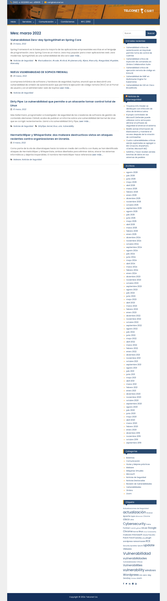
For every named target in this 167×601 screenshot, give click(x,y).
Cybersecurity (134, 523)
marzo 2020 (131, 423)
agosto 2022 (132, 328)
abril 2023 (130, 302)
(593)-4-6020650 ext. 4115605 (26, 2)
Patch (126, 537)
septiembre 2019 (133, 442)
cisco (126, 519)
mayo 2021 (131, 377)
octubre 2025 (132, 205)
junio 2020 (131, 413)
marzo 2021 (131, 384)
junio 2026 (131, 179)
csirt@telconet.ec (55, 2)
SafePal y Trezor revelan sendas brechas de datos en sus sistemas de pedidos (140, 155)
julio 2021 (130, 371)
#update (114, 60)
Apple (133, 516)
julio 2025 (130, 214)
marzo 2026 (131, 188)
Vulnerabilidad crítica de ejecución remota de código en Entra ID (140, 70)
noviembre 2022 (133, 319)
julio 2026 (130, 175)
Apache (126, 516)
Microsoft (130, 474)
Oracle (145, 535)
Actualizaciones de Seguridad (136, 508)
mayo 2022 (131, 338)
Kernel (49, 126)
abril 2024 (130, 263)
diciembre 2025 (133, 198)
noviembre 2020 (133, 397)
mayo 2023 (131, 299)
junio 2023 (130, 296)
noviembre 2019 (133, 436)
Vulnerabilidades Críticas (132, 562)
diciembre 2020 (133, 394)
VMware (127, 548)
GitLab (144, 528)
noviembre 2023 (133, 280)
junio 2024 (131, 257)
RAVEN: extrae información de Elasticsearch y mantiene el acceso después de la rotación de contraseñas (140, 133)
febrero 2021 (131, 387)
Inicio (13, 21)
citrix (132, 519)
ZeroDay (127, 578)
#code (56, 60)
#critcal (63, 60)
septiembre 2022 (134, 325)
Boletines (130, 457)
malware (127, 534)
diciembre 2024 (133, 237)
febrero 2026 (132, 192)
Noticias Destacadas (135, 480)
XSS (140, 575)
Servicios (26, 21)
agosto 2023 (132, 289)
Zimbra (129, 490)
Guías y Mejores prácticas (138, 464)
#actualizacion (45, 60)
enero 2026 (131, 195)
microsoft (137, 534)
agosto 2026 (132, 172)
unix (60, 126)
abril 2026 (130, 185)
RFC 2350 (86, 21)
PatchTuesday (135, 538)
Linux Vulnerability (150, 532)
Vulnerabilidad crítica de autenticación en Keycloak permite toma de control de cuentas (139, 51)
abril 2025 (130, 224)
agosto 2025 (132, 211)
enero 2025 (131, 234)
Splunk (140, 546)
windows (150, 570)
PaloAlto (151, 535)
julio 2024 (130, 253)
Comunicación (46, 21)
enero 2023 (131, 312)
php (143, 538)
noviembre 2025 (133, 201)
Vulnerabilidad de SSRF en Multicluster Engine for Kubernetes (137, 79)
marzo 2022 (131, 345)
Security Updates (130, 546)
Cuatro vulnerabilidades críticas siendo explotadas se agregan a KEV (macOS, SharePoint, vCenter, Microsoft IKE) (140, 144)
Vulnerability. (68, 126)
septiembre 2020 (134, 403)
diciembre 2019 (133, 433)
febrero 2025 (132, 231)
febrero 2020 (132, 426)
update (148, 545)
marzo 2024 (131, 267)
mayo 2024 (131, 260)
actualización (134, 512)
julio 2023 (130, 293)
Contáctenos (67, 21)
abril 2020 (130, 420)
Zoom (129, 493)
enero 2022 (131, 351)
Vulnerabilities (132, 565)
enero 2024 (131, 273)
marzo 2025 (131, 227)
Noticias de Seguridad (23, 60)
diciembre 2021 (133, 354)
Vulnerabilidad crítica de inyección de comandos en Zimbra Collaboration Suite (138, 62)
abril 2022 (130, 341)
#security (93, 60)
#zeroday (14, 63)
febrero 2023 (132, 309)
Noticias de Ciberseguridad (133, 98)
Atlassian (139, 516)
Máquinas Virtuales (134, 470)
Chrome (146, 516)
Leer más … (75, 55)
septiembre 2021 (133, 364)
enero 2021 (131, 390)
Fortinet (126, 528)
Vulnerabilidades (133, 487)
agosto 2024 (132, 250)
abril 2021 (130, 381)
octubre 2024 (132, 244)
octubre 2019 (132, 439)
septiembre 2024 (134, 247)
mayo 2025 (131, 221)
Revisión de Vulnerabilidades (139, 484)
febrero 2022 (132, 348)
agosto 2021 (131, 368)
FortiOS (133, 528)
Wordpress (131, 575)
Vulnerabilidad (137, 553)
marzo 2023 (131, 306)
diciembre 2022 (133, 315)
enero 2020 (131, 429)
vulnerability (133, 570)
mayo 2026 (131, 182)
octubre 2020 (132, 400)
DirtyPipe (42, 126)
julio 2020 (130, 410)
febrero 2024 (132, 270)
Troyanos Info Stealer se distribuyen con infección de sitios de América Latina (139, 109)
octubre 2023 (132, 283)
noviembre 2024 (133, 240)
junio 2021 (130, 374)
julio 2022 (130, 332)
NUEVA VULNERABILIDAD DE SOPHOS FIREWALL (39, 72)
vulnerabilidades (135, 558)
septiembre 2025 (134, 208)
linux (55, 126)
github (138, 528)
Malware (17, 159)
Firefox (148, 524)
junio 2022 (130, 335)
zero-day (147, 575)
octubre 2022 (132, 322)
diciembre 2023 (133, 276)
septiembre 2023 (134, 286)
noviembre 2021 (133, 358)
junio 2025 (130, 218)
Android (150, 513)
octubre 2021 (132, 361)
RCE (148, 541)
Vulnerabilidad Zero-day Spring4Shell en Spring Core (45, 40)
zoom (139, 578)
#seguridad (104, 60)
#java (85, 60)
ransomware (139, 541)
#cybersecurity (75, 60)
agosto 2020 (132, 407)
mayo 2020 (131, 416)
